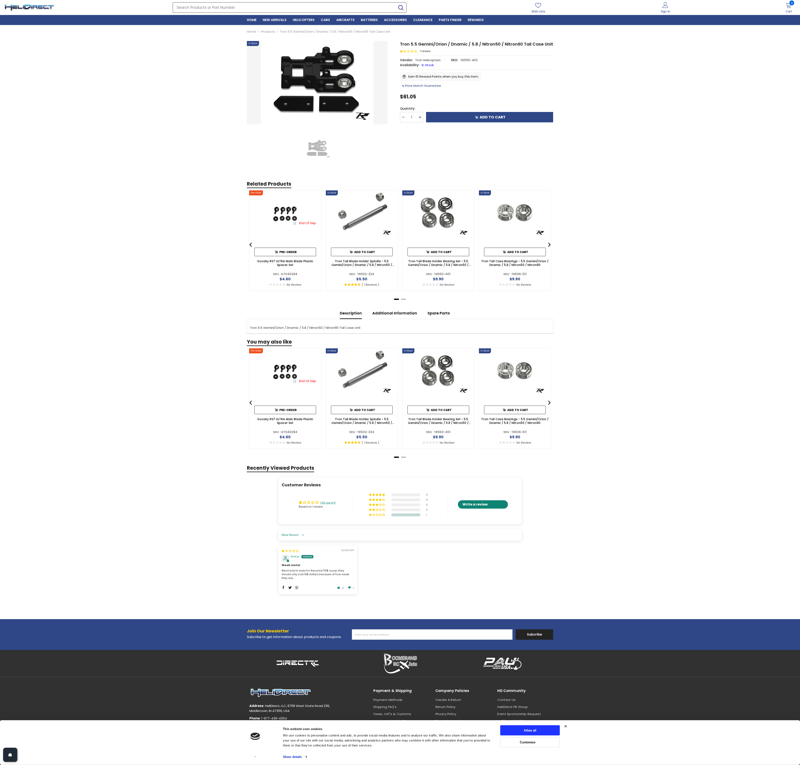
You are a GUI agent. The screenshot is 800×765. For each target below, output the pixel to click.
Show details (292, 757)
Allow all (530, 730)
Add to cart (493, 117)
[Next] (549, 245)
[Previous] (251, 245)
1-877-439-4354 (274, 718)
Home (251, 31)
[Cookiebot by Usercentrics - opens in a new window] (255, 757)
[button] (410, 51)
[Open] (10, 755)
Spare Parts (439, 313)
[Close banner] (566, 726)
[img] (290, 551)
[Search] (289, 7)
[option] (317, 82)
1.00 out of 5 (328, 503)
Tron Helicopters (428, 60)
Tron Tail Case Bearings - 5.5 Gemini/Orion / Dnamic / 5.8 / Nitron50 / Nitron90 (515, 263)
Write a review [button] (475, 504)
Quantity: (407, 108)
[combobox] (284, 7)
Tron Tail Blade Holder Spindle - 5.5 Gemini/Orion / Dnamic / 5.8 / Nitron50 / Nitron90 (361, 263)
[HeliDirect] (298, 663)
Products (268, 31)
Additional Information (394, 313)
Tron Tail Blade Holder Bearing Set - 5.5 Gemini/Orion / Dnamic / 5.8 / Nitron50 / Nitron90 (438, 263)
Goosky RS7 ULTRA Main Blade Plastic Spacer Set (285, 263)
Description (351, 313)
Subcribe (534, 634)
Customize (527, 742)
